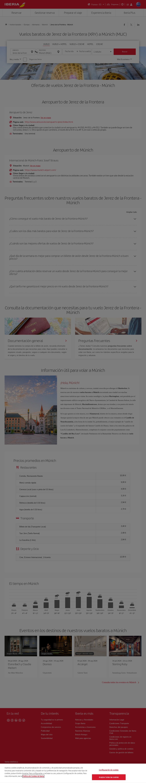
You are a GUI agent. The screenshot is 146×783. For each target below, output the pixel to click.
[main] (73, 773)
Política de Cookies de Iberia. (33, 776)
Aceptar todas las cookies (109, 777)
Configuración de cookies (108, 770)
